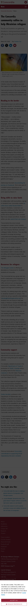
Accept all (14, 600)
